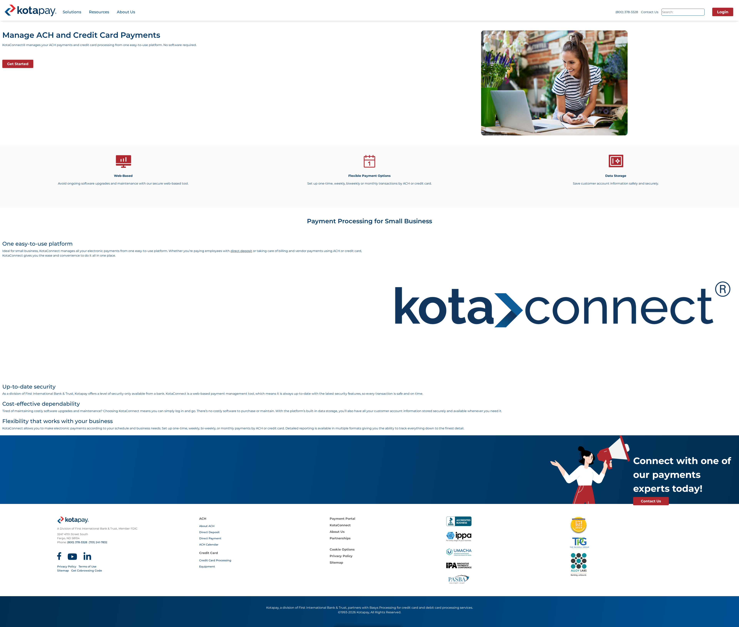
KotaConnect (340, 525)
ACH (202, 518)
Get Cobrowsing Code (86, 570)
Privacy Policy (66, 566)
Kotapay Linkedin (87, 556)
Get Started (17, 64)
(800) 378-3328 (626, 12)
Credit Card (208, 553)
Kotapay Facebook (59, 556)
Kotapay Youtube (72, 556)
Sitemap (63, 570)
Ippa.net (458, 536)
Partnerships (340, 538)
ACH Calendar (208, 544)
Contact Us (649, 12)
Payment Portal (342, 518)
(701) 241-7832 (98, 542)
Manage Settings (386, 621)
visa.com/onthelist (578, 525)
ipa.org (458, 567)
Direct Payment (210, 538)
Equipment (207, 566)
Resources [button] (99, 12)
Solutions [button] (72, 12)
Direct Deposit (209, 532)
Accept (352, 621)
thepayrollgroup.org (629, 543)
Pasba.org (458, 579)
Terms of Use (87, 566)
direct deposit (241, 251)
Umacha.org (458, 552)
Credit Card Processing (215, 560)
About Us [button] (126, 12)
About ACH (206, 526)
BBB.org (458, 521)
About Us (337, 532)
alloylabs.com (629, 564)
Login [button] (722, 12)
